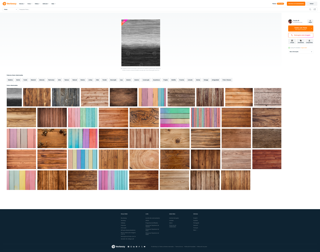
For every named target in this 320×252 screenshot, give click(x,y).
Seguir (310, 22)
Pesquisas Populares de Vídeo (152, 233)
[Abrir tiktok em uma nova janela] (139, 246)
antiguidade (215, 80)
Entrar (311, 3)
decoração (113, 80)
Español (195, 220)
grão (59, 80)
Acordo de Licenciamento (153, 218)
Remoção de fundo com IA (128, 236)
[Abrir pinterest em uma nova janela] (136, 246)
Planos (274, 3)
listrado (190, 80)
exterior (136, 80)
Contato (171, 220)
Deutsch (195, 225)
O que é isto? (304, 47)
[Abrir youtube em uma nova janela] (144, 246)
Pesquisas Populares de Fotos (152, 229)
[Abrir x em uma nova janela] (142, 246)
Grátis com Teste (300, 28)
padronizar (51, 80)
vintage (206, 80)
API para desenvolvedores (128, 230)
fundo (25, 80)
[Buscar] (310, 9)
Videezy (123, 223)
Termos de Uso (179, 246)
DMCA (147, 220)
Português (196, 223)
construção (146, 80)
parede (105, 80)
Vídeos (37, 4)
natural (75, 80)
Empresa (123, 225)
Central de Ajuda (174, 218)
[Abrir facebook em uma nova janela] (128, 246)
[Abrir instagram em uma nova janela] (131, 246)
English (195, 218)
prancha (181, 80)
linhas (90, 80)
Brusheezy (124, 218)
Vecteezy (123, 220)
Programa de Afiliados (152, 223)
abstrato (41, 80)
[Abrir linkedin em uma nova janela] (134, 246)
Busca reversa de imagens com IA (128, 233)
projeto (165, 80)
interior (128, 80)
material (33, 80)
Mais (53, 4)
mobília (173, 80)
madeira (10, 80)
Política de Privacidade (189, 246)
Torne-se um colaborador (172, 226)
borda (18, 80)
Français (195, 228)
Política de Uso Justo (202, 246)
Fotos (29, 4)
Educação (123, 228)
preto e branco (227, 80)
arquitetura (156, 80)
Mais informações (294, 51)
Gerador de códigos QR (127, 239)
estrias (198, 80)
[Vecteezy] (9, 3)
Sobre (170, 223)
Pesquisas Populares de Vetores (152, 226)
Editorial (45, 4)
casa (121, 80)
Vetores (21, 4)
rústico (83, 80)
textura (67, 80)
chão (97, 80)
